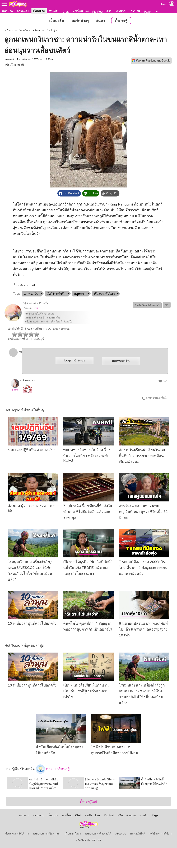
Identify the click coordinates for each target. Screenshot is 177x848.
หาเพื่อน (54, 11)
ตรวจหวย (23, 11)
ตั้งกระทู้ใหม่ (88, 801)
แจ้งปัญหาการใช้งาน (161, 833)
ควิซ (109, 11)
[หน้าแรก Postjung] (18, 4)
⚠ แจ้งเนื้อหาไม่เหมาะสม (147, 305)
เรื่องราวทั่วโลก (104, 293)
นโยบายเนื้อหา (72, 833)
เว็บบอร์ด (39, 11)
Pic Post (97, 11)
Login (74, 360)
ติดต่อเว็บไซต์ (137, 833)
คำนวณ (121, 11)
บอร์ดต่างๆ (80, 21)
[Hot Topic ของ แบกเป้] (13, 320)
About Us (120, 833)
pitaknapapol (29, 380)
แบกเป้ (20, 64)
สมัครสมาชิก (121, 361)
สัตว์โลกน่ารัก (56, 293)
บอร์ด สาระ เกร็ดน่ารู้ (43, 30)
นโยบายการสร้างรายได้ (98, 833)
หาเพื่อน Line (81, 11)
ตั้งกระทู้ (121, 21)
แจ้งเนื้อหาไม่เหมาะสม (88, 840)
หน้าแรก (7, 11)
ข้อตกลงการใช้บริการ (17, 833)
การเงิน (135, 11)
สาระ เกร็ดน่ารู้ (57, 769)
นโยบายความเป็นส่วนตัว (46, 833)
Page (147, 11)
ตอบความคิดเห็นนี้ (155, 398)
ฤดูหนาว (80, 293)
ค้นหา (100, 21)
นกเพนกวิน (31, 293)
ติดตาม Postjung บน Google (153, 60)
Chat (66, 11)
